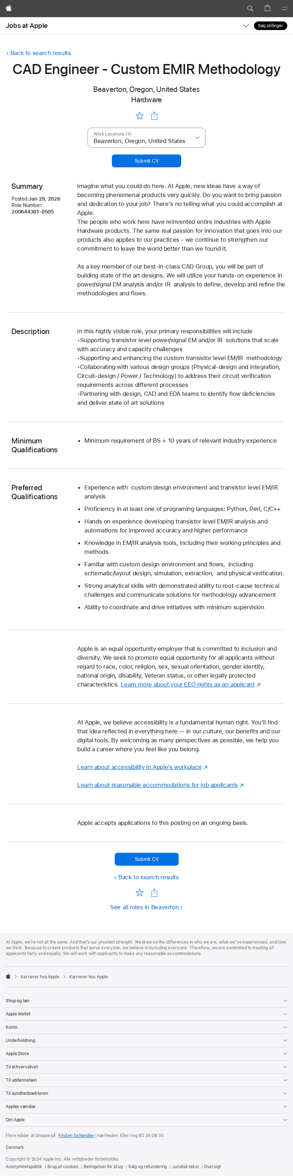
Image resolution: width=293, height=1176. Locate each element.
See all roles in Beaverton (144, 907)
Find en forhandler (76, 1135)
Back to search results (40, 52)
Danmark (15, 1147)
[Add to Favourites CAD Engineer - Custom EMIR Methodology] (139, 115)
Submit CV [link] (147, 161)
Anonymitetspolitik (24, 1166)
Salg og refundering (147, 1166)
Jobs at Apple (27, 25)
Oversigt (212, 1166)
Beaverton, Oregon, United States (146, 89)
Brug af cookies (63, 1166)
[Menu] (284, 8)
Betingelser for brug (103, 1166)
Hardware (146, 99)
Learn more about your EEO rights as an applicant (188, 684)
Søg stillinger (270, 25)
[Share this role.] (154, 116)
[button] (250, 8)
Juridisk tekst (185, 1166)
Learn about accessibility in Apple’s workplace (139, 767)
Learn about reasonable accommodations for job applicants (157, 784)
